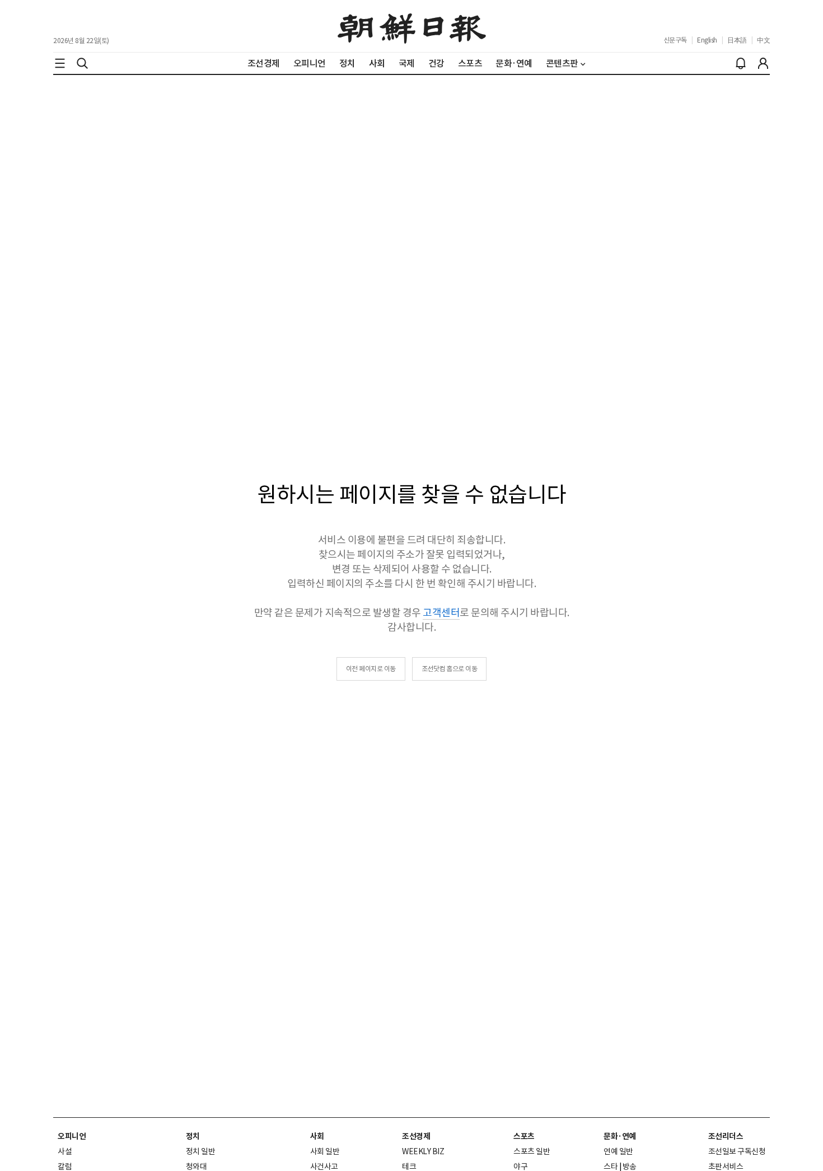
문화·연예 (620, 1136)
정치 (193, 1136)
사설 (65, 1151)
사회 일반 (325, 1151)
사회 (317, 1136)
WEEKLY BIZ (423, 1151)
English (707, 40)
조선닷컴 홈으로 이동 (450, 668)
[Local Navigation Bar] (60, 63)
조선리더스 (725, 1136)
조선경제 (416, 1136)
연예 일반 (618, 1151)
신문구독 (675, 40)
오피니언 (72, 1136)
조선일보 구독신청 (737, 1151)
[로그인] (763, 63)
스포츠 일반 (531, 1151)
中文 (763, 40)
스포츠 (524, 1136)
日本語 (737, 40)
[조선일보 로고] (412, 26)
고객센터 (441, 612)
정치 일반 (201, 1151)
